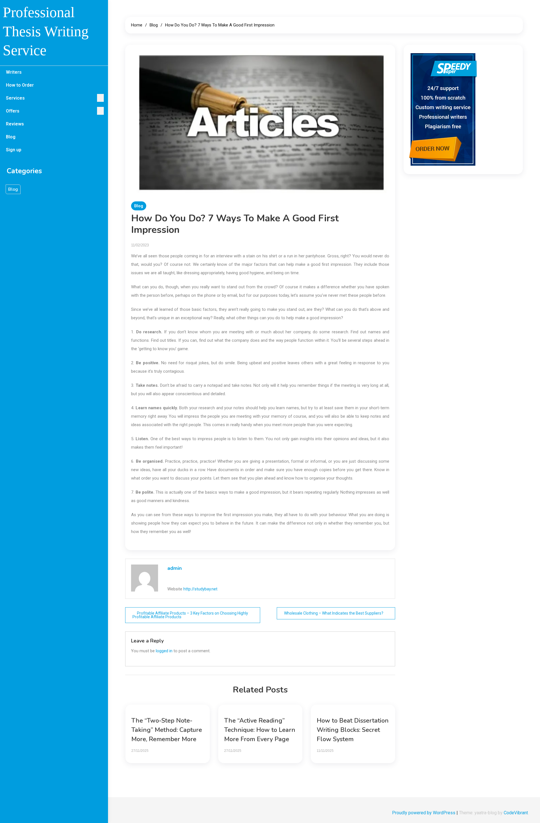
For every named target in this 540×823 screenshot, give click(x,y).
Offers (12, 111)
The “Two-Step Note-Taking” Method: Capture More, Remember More (166, 729)
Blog (10, 137)
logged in (164, 650)
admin (174, 568)
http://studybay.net (200, 589)
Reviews (15, 124)
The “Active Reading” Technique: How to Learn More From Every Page (259, 729)
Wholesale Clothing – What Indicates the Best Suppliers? (333, 613)
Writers (14, 72)
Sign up (13, 149)
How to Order (20, 85)
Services (15, 98)
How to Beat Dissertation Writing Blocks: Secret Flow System (353, 729)
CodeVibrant (516, 812)
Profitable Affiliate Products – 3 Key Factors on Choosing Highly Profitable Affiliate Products (190, 615)
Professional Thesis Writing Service (46, 31)
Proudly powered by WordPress (424, 812)
